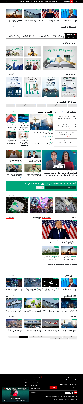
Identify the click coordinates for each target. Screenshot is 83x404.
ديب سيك (26, 115)
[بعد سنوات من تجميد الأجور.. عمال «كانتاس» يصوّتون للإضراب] (50, 323)
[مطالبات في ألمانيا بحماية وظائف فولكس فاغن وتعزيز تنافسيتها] (50, 282)
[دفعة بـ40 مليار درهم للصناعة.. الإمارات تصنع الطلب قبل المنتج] (14, 154)
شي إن (76, 197)
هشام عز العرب (74, 150)
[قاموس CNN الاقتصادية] (60, 58)
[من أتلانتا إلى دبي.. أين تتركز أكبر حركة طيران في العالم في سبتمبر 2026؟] (14, 323)
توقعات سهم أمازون (48, 336)
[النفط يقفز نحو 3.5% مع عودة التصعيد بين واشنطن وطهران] (14, 13)
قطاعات (36, 1)
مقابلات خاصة (13, 138)
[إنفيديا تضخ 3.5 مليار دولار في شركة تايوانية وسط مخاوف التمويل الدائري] (32, 303)
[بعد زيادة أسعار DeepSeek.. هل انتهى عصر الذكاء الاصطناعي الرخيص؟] (23, 118)
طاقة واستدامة (55, 19)
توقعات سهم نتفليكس (72, 338)
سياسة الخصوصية (29, 400)
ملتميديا (74, 170)
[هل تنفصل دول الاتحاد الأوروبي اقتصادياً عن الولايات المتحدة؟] (32, 168)
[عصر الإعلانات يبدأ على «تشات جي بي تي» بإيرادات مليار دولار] (32, 13)
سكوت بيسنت (75, 9)
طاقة (47, 1)
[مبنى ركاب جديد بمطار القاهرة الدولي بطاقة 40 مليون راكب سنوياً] (32, 323)
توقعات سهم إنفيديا (66, 336)
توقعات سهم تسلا (32, 336)
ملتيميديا (27, 1)
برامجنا (32, 1)
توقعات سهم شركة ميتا (24, 336)
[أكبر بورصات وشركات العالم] (14, 51)
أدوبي (21, 299)
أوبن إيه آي (38, 9)
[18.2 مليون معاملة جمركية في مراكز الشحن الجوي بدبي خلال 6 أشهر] (41, 122)
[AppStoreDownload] (63, 380)
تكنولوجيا (42, 1)
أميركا (27, 197)
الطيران (57, 319)
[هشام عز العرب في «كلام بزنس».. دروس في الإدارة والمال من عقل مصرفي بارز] (59, 160)
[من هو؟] (33, 64)
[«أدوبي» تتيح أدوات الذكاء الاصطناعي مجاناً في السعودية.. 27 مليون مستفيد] (14, 303)
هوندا (27, 131)
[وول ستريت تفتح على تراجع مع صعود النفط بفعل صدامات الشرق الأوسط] (14, 282)
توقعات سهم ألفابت (40, 336)
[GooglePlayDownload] (71, 380)
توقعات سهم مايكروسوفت (57, 336)
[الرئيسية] (68, 1)
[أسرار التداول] (33, 51)
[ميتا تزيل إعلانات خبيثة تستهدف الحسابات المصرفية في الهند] (32, 282)
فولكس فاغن (56, 278)
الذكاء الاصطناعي (13, 131)
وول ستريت (20, 278)
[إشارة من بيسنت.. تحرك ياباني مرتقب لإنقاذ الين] (69, 13)
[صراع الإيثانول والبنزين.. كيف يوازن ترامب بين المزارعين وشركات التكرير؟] (50, 251)
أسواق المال (52, 1)
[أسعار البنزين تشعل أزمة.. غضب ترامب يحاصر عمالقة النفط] (50, 13)
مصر (39, 150)
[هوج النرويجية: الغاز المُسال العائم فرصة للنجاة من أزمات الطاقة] (14, 168)
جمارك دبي (51, 115)
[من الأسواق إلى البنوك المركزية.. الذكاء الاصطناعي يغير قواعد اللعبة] (69, 303)
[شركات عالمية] (14, 64)
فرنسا (39, 164)
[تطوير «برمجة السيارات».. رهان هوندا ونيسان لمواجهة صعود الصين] (23, 134)
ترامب (58, 9)
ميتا (39, 278)
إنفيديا (39, 299)
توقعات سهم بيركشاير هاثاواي (63, 338)
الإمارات (21, 150)
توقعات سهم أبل (73, 336)
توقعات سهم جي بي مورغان (13, 336)
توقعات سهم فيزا (53, 338)
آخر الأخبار (58, 1)
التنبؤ (52, 197)
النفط (21, 9)
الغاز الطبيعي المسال (18, 164)
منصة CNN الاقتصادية (36, 400)
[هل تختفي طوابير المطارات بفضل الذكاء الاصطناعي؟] (11, 134)
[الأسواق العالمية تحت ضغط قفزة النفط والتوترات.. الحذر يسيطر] (11, 118)
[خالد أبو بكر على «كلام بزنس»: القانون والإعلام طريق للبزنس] (32, 154)
